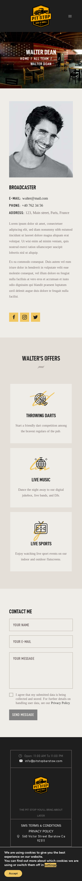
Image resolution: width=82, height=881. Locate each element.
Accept (13, 873)
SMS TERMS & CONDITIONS (41, 825)
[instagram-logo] (24, 317)
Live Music (41, 479)
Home (24, 59)
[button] (70, 16)
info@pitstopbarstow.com (44, 761)
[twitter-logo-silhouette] (35, 317)
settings (50, 865)
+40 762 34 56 (32, 205)
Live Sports (41, 543)
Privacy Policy (60, 703)
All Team (41, 59)
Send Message (23, 715)
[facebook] (13, 317)
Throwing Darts (41, 415)
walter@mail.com (35, 198)
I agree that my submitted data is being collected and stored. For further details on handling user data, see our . (43, 699)
